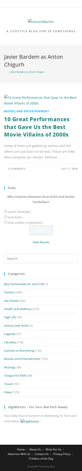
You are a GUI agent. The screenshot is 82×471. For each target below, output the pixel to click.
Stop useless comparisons (25, 222)
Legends (9, 334)
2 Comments (17, 168)
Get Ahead (11, 301)
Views (8, 392)
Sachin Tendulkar (19, 212)
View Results (41, 242)
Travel (8, 384)
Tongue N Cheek (15, 375)
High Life (10, 317)
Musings (9, 367)
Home (21, 449)
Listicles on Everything (19, 350)
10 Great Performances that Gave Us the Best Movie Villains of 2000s (37, 126)
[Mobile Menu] (41, 4)
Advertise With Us (19, 454)
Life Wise (10, 342)
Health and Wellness (18, 309)
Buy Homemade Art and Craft (24, 284)
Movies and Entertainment (26, 111)
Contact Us (42, 454)
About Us (35, 449)
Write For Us (53, 449)
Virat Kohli (15, 217)
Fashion (9, 292)
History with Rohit (16, 326)
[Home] (5, 71)
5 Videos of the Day (41, 458)
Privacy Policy (61, 454)
